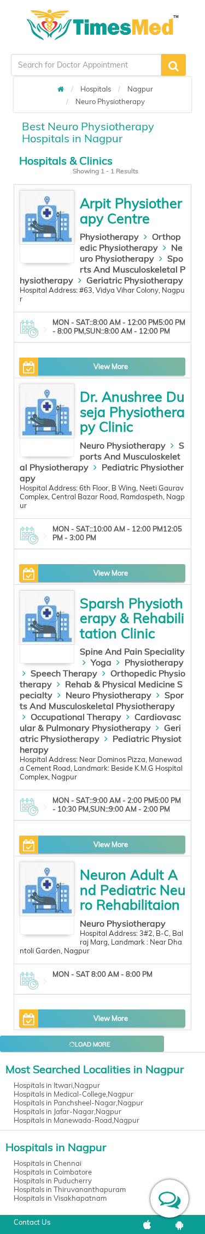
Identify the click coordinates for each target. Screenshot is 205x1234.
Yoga (101, 662)
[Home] (61, 89)
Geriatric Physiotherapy (134, 280)
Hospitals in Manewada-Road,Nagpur (76, 1120)
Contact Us (32, 1222)
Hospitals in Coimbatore (53, 1172)
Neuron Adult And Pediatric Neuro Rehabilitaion (132, 889)
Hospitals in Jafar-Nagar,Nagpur (67, 1111)
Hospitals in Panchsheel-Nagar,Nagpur (78, 1102)
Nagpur (140, 88)
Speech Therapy (64, 673)
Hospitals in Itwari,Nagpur (57, 1085)
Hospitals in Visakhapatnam (60, 1198)
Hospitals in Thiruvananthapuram (70, 1189)
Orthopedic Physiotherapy (130, 242)
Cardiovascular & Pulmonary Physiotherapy (100, 722)
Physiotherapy (109, 236)
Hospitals (95, 88)
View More (110, 366)
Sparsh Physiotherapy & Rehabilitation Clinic (132, 618)
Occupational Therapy (76, 716)
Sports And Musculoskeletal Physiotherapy (102, 269)
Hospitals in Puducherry (53, 1180)
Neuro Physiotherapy (110, 101)
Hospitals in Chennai (47, 1163)
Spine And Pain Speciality (132, 651)
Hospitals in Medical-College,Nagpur (73, 1094)
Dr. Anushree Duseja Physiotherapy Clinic (132, 411)
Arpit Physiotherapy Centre (131, 211)
